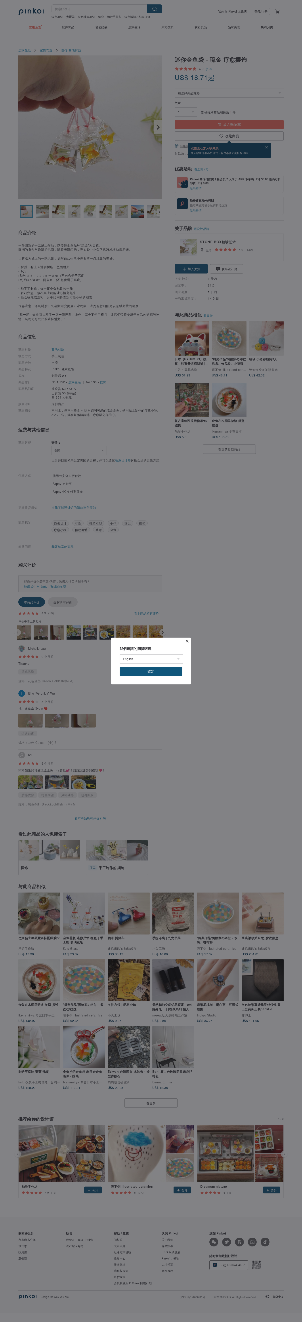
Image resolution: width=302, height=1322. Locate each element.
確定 (151, 671)
